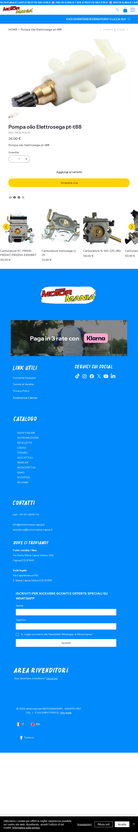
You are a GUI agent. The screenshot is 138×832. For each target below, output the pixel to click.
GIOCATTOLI (25, 457)
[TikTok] (77, 376)
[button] (125, 9)
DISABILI (22, 452)
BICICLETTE (24, 442)
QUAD (21, 472)
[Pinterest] (19, 197)
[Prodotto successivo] (131, 226)
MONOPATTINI (26, 467)
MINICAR (22, 462)
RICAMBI (22, 482)
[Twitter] (23, 197)
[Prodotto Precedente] (6, 226)
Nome (19, 605)
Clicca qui (52, 678)
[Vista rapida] (19, 227)
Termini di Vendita (23, 384)
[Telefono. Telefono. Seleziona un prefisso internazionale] (21, 626)
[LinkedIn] (113, 376)
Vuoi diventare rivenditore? (30, 678)
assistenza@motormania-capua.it (32, 529)
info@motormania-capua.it (29, 524)
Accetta (122, 824)
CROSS (21, 447)
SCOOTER (23, 477)
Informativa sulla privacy (26, 827)
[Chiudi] (134, 824)
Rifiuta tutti (104, 824)
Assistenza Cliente (25, 397)
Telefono (21, 619)
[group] (69, 237)
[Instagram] (84, 376)
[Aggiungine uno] (26, 159)
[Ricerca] (117, 10)
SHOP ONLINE (26, 432)
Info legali (66, 712)
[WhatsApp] (10, 197)
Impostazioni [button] (84, 824)
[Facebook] (14, 197)
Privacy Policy (21, 390)
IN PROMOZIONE (28, 437)
